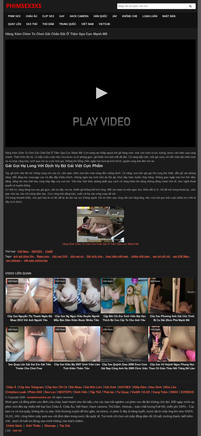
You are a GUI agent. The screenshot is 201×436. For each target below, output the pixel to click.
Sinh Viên (80, 392)
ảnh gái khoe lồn (23, 256)
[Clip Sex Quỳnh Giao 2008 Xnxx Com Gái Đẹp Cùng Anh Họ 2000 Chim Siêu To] (124, 343)
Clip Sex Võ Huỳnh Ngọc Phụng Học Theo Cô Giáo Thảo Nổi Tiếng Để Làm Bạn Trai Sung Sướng (172, 368)
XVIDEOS (187, 392)
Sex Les (50, 392)
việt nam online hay (36, 260)
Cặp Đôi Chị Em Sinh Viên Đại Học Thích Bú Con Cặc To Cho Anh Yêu (124, 318)
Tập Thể (95, 392)
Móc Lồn (170, 387)
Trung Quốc (67, 24)
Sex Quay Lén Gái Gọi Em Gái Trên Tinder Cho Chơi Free (29, 366)
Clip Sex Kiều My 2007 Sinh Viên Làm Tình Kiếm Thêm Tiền (77, 366)
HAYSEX (37, 251)
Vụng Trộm (160, 392)
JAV (114, 16)
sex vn (17, 430)
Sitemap (50, 425)
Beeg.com (43, 256)
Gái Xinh (110, 387)
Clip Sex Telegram (31, 387)
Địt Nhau (76, 387)
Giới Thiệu (33, 425)
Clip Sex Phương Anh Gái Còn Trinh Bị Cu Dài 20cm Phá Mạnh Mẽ (172, 318)
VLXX (146, 392)
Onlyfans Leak (16, 392)
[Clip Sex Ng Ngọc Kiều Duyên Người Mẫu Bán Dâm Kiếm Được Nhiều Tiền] (77, 295)
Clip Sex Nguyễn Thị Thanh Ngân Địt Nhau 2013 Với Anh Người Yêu (29, 318)
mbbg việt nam (140, 256)
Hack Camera (79, 16)
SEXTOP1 (65, 392)
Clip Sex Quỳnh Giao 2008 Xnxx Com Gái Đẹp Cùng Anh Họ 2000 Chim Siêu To (124, 368)
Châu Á (11, 387)
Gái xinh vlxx (94, 256)
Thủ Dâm (48, 24)
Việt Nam (87, 24)
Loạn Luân (150, 16)
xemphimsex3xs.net (39, 397)
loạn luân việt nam (117, 256)
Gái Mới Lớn (93, 387)
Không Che (129, 16)
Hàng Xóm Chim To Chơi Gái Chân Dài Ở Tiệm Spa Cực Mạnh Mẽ (100, 244)
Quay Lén (14, 24)
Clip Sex (48, 16)
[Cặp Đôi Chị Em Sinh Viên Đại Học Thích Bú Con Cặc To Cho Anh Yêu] (124, 295)
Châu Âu (31, 16)
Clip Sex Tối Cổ (56, 387)
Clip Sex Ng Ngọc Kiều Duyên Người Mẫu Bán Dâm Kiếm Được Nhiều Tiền (77, 318)
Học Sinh (155, 387)
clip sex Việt (59, 256)
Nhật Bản (168, 16)
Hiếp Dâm (140, 387)
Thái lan (108, 392)
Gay (62, 16)
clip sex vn (76, 256)
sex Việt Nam (181, 256)
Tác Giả (64, 425)
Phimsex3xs (23, 5)
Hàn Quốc (100, 16)
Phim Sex (14, 16)
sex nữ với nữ (161, 256)
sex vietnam (13, 260)
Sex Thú (31, 24)
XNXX (174, 392)
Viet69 (49, 251)
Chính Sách (14, 425)
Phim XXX (35, 392)
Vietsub (104, 24)
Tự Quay (123, 392)
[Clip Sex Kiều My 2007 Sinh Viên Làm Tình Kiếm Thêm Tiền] (77, 343)
